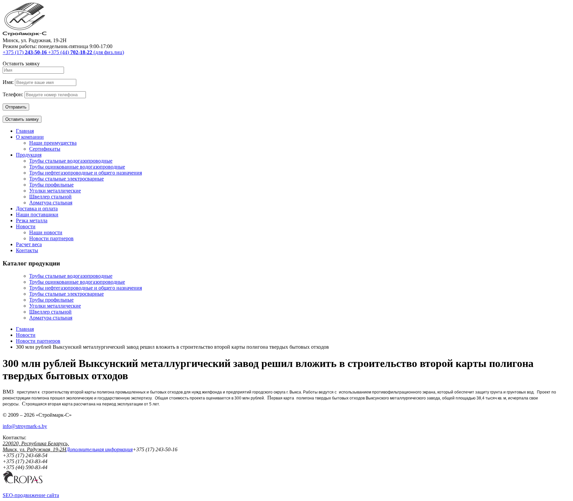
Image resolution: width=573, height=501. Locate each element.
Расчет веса (29, 244)
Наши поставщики (37, 214)
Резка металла (31, 220)
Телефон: (13, 94)
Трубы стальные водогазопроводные (70, 161)
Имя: (8, 82)
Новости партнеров (51, 238)
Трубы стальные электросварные (66, 178)
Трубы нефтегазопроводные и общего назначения (85, 173)
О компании (30, 137)
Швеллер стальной (50, 196)
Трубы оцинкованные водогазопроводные (77, 167)
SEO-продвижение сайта (31, 495)
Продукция (28, 155)
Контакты (27, 250)
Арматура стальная (50, 202)
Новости (25, 226)
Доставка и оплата (37, 208)
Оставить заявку (22, 119)
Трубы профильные (51, 184)
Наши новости (45, 232)
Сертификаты (44, 149)
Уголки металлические (55, 190)
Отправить (16, 107)
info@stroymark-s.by (25, 426)
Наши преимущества (53, 143)
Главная (25, 131)
